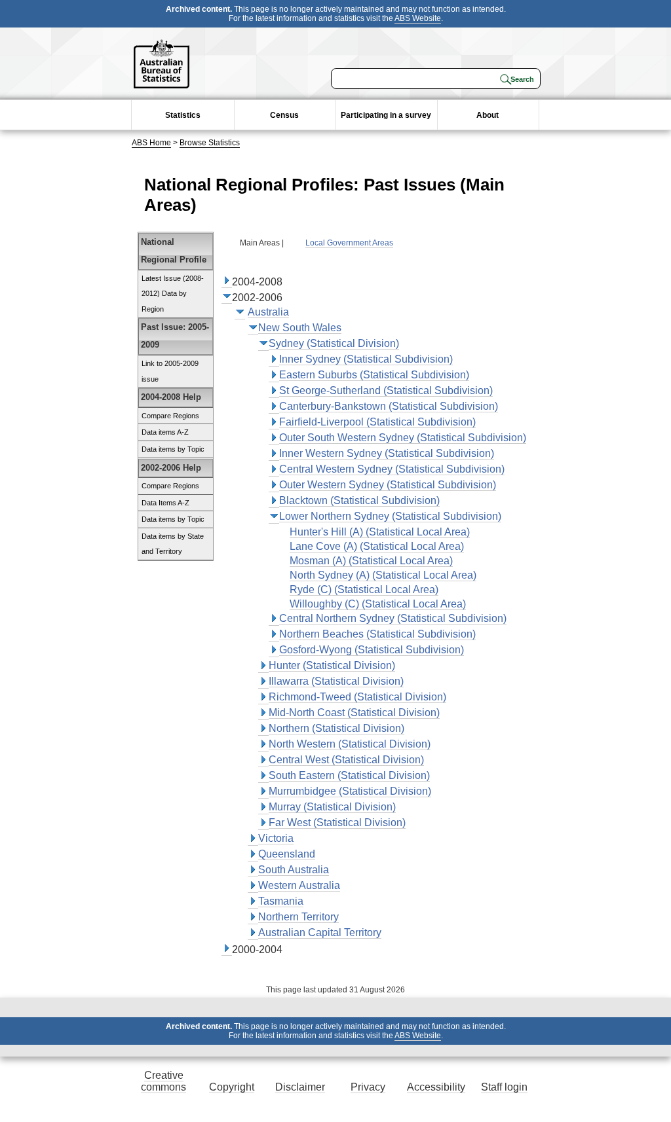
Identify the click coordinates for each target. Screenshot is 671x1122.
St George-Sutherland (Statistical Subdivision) (386, 390)
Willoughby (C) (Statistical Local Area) (378, 603)
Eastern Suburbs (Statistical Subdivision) (374, 374)
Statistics (183, 115)
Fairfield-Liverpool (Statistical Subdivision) (377, 421)
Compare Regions (170, 416)
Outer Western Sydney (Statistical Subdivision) (387, 484)
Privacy (368, 1087)
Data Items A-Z (165, 503)
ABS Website (417, 18)
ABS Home (151, 142)
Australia (268, 311)
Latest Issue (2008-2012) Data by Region (173, 293)
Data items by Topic (173, 449)
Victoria (276, 838)
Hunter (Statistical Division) (332, 665)
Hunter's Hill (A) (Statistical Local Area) (380, 531)
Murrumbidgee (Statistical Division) (350, 791)
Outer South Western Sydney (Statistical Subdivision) (402, 437)
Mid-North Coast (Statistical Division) (354, 712)
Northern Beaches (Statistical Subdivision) (377, 634)
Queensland (286, 854)
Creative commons (163, 1081)
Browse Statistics (210, 142)
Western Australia (299, 885)
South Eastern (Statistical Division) (349, 775)
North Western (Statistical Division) (350, 744)
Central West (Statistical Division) (346, 759)
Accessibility (436, 1087)
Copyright (231, 1087)
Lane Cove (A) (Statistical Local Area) (377, 546)
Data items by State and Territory (173, 544)
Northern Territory (298, 916)
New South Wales (299, 327)
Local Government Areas (349, 242)
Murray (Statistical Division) (332, 806)
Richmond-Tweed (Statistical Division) (357, 696)
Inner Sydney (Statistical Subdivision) (366, 359)
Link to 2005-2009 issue (170, 371)
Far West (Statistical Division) (337, 822)
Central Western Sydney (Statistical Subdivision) (392, 469)
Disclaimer (300, 1087)
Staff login (504, 1087)
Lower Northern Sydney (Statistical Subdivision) (390, 516)
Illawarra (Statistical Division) (336, 681)
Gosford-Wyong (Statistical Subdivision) (371, 649)
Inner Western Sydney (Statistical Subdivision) (386, 453)
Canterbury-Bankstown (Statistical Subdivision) (388, 406)
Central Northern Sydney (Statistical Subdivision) (393, 618)
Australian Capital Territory (319, 932)
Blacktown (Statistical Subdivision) (359, 500)
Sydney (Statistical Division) (334, 343)
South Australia (293, 869)
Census (284, 115)
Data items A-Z (165, 432)
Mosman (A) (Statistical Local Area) (371, 560)
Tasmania (280, 901)
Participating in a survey (386, 115)
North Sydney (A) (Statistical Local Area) (383, 575)
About (487, 115)
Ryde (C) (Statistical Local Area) (364, 589)
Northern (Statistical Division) (336, 728)
